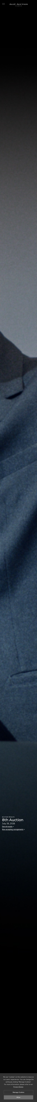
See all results (7, 827)
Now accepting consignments (12, 829)
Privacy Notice (18, 1087)
